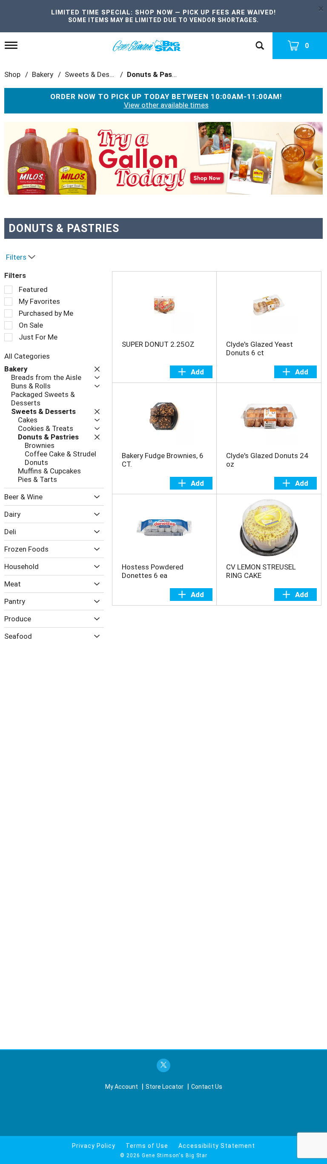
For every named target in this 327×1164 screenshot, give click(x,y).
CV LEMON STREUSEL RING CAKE (261, 571)
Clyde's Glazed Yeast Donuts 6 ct (259, 348)
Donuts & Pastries (157, 74)
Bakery (42, 74)
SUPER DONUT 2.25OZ (158, 344)
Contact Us (206, 1086)
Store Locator (165, 1086)
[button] (163, 157)
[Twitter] (163, 1066)
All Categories (27, 356)
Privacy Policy (93, 1145)
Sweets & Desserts (95, 74)
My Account (121, 1086)
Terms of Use (147, 1145)
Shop (12, 74)
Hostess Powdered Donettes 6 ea (153, 571)
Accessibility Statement (216, 1145)
